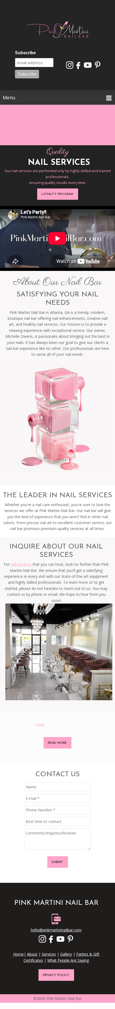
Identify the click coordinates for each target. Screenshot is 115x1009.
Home (18, 954)
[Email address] (57, 11)
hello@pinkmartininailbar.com (56, 929)
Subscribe (25, 52)
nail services (21, 564)
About (32, 954)
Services (49, 954)
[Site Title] (57, 30)
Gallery (66, 954)
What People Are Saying (68, 960)
